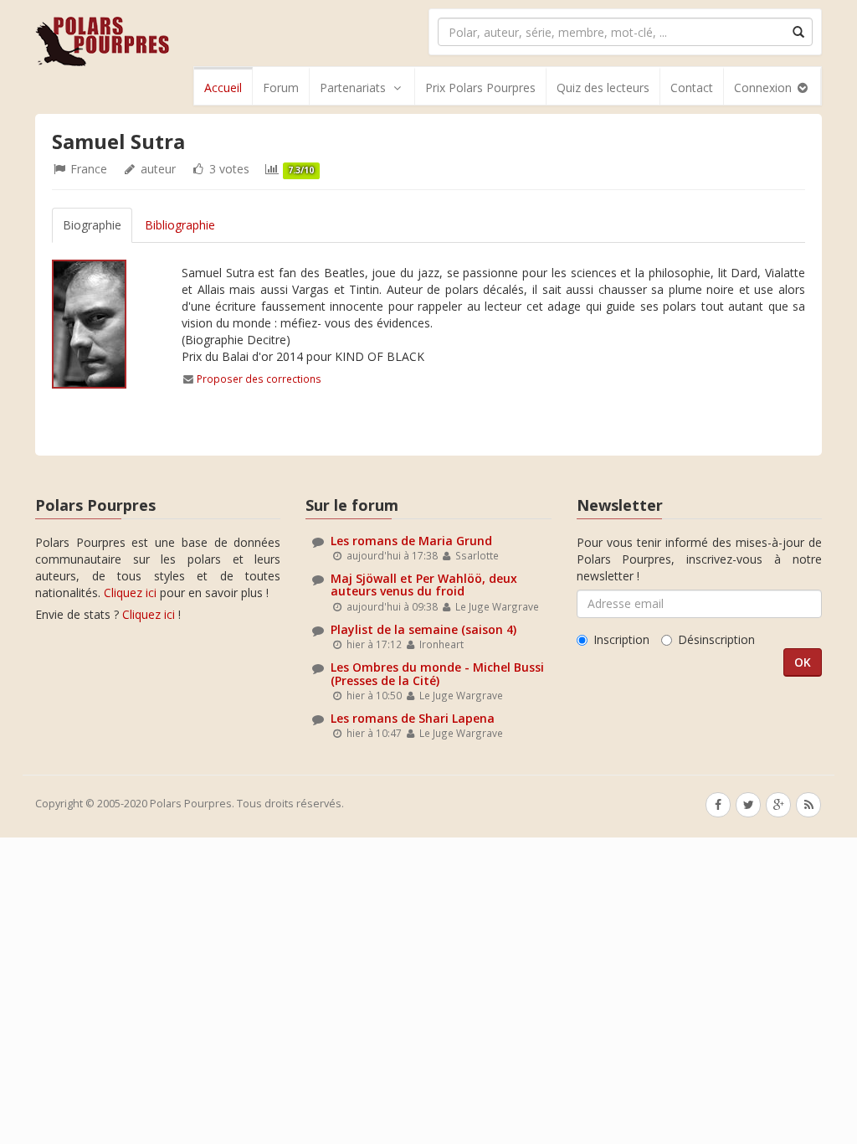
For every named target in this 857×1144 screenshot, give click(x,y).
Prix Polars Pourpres (480, 87)
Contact (691, 87)
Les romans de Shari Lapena (413, 718)
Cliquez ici (130, 592)
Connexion (764, 87)
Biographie (92, 225)
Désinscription (716, 639)
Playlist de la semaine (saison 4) (423, 629)
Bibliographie (180, 225)
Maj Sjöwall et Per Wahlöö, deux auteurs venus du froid (424, 584)
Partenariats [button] (353, 87)
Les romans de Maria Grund (411, 541)
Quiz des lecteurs (603, 87)
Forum (281, 87)
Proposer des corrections (259, 378)
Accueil (223, 87)
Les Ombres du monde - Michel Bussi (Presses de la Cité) (437, 673)
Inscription (621, 639)
